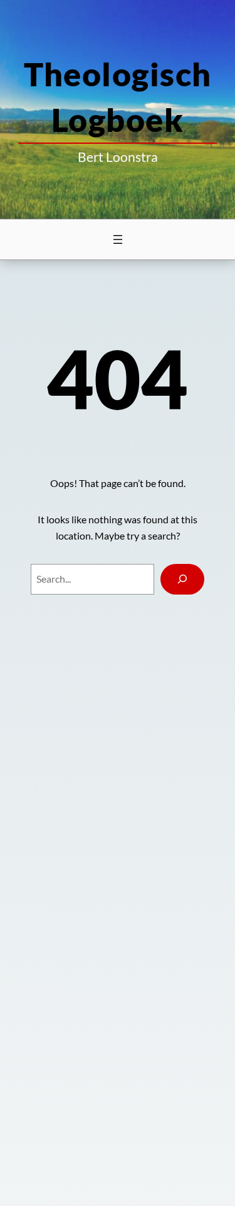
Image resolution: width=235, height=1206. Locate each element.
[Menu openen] (117, 239)
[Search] (182, 579)
